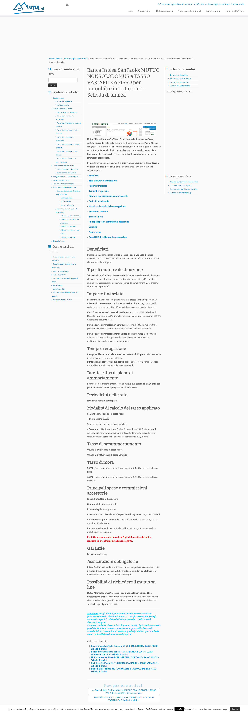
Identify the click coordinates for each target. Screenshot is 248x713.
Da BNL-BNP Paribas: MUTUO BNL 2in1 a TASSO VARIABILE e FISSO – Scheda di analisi (124, 670)
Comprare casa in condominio (181, 185)
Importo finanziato (98, 185)
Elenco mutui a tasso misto (179, 82)
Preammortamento (98, 211)
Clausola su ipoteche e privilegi (181, 193)
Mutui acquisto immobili (189, 10)
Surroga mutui (213, 10)
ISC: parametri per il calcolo (62, 300)
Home (130, 10)
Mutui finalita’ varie (234, 10)
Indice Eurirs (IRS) (59, 289)
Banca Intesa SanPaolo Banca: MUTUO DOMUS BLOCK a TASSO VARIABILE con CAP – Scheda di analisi (122, 653)
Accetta (179, 709)
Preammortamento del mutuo (63, 166)
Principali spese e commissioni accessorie (109, 221)
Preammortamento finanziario (67, 169)
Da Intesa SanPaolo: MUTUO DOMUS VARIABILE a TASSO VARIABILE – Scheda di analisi (125, 664)
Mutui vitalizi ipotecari (64, 101)
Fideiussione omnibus (68, 226)
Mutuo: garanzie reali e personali (64, 187)
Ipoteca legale (66, 201)
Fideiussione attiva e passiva (70, 216)
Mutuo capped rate (59, 275)
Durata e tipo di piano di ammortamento (108, 195)
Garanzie (93, 226)
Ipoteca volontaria (67, 205)
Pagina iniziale (55, 58)
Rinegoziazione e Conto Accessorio (65, 176)
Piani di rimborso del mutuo (63, 109)
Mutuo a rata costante (60, 271)
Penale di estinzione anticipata (63, 184)
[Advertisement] (136, 35)
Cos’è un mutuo (58, 98)
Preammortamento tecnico (66, 173)
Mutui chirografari (63, 105)
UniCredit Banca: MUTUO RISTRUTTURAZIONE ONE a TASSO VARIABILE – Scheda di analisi (124, 699)
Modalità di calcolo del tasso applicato (107, 206)
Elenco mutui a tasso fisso (179, 75)
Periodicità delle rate (99, 201)
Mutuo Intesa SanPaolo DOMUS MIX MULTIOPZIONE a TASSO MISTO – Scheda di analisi (125, 659)
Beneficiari (94, 175)
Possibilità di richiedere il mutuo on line (108, 237)
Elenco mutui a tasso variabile (180, 78)
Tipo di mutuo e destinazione (103, 180)
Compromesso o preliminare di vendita (183, 189)
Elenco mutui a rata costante (180, 86)
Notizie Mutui (144, 10)
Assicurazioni (95, 231)
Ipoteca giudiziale (67, 198)
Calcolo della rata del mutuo (67, 112)
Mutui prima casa (164, 10)
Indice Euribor (58, 285)
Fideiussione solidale (68, 237)
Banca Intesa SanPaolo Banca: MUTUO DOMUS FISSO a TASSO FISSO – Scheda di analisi (125, 647)
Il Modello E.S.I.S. (59, 241)
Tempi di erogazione (99, 190)
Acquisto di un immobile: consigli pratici (184, 182)
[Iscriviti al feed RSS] (68, 5)
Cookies (235, 709)
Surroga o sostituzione (61, 180)
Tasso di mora (96, 216)
